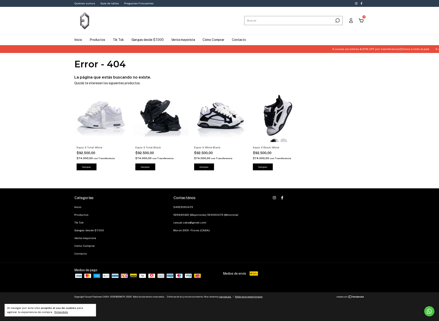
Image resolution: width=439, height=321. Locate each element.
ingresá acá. (225, 296)
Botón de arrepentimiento (248, 296)
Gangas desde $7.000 (147, 40)
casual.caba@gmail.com (189, 222)
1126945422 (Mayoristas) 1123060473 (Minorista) (205, 214)
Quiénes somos (84, 3)
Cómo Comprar (213, 40)
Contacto (239, 40)
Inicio (78, 40)
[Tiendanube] (350, 297)
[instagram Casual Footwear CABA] (356, 3)
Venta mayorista (183, 40)
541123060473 (183, 207)
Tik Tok (118, 40)
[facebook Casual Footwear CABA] (361, 3)
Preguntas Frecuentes (139, 3)
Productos (97, 40)
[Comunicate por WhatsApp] (429, 311)
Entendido (61, 312)
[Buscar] (337, 20)
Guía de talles (109, 3)
